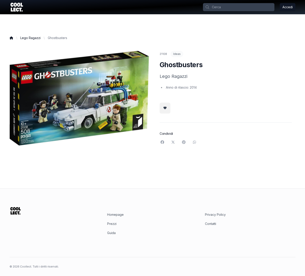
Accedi (287, 7)
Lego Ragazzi (30, 38)
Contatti (210, 224)
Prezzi (112, 224)
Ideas (177, 54)
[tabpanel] (79, 98)
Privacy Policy (215, 214)
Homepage (115, 214)
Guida (111, 233)
